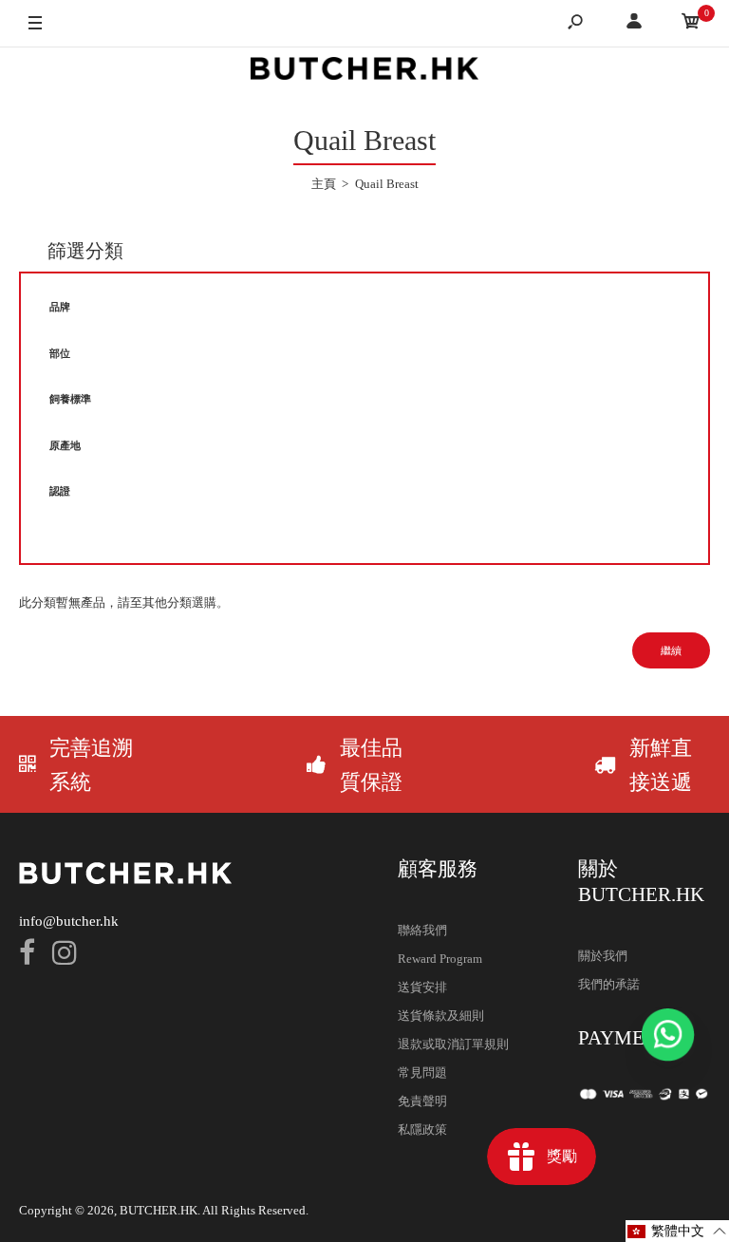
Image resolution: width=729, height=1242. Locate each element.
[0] (691, 24)
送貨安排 (422, 987)
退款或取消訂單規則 (453, 1044)
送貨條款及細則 (441, 1015)
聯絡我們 (422, 930)
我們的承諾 (609, 984)
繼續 (671, 650)
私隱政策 (422, 1129)
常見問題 (422, 1072)
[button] (677, 1231)
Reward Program (440, 958)
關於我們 (602, 956)
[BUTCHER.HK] (364, 71)
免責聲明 (422, 1101)
